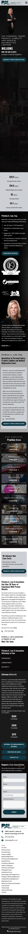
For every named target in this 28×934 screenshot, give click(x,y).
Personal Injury (5, 852)
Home (3, 845)
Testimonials (5, 888)
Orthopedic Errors (6, 870)
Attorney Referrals (6, 890)
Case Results (5, 885)
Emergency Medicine (7, 863)
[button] (6, 658)
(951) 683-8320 (10, 419)
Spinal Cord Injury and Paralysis (10, 883)
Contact (3, 892)
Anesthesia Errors (6, 872)
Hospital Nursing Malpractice (10, 879)
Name (5, 777)
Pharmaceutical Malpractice (9, 859)
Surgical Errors (5, 861)
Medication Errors (6, 881)
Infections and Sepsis (7, 868)
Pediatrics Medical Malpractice (10, 876)
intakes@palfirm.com (11, 840)
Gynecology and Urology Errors (10, 874)
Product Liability (6, 854)
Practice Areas (5, 850)
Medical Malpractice (7, 856)
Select (5, 791)
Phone (5, 784)
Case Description (8, 799)
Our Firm (3, 847)
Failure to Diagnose (7, 865)
